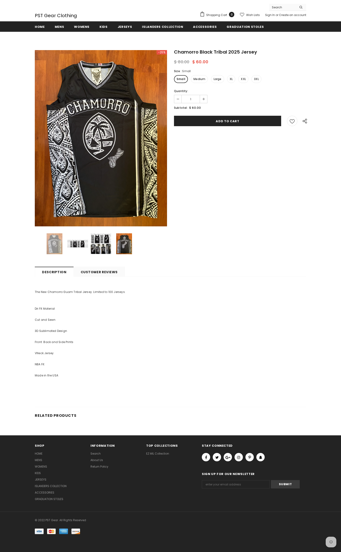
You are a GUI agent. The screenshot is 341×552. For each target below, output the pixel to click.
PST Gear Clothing (56, 15)
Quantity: (181, 91)
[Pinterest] (249, 457)
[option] (101, 138)
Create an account (292, 15)
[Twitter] (217, 457)
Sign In (270, 15)
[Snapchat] (260, 457)
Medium (199, 79)
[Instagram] (239, 457)
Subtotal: (181, 108)
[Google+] (228, 457)
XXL (243, 79)
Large (218, 79)
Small (181, 79)
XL (231, 79)
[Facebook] (206, 457)
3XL (256, 79)
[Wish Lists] (292, 121)
